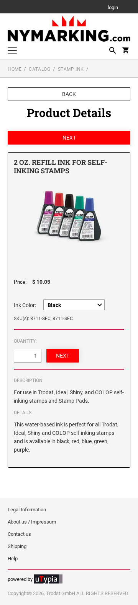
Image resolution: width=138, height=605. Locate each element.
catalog (39, 69)
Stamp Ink (71, 69)
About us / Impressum (32, 522)
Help (13, 558)
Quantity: (25, 341)
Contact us (19, 534)
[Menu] (12, 51)
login (113, 7)
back (69, 94)
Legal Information (27, 509)
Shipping (17, 546)
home (14, 69)
